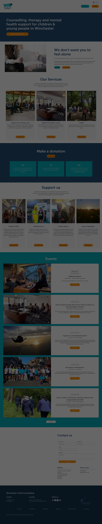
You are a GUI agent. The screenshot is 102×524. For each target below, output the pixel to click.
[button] (60, 252)
